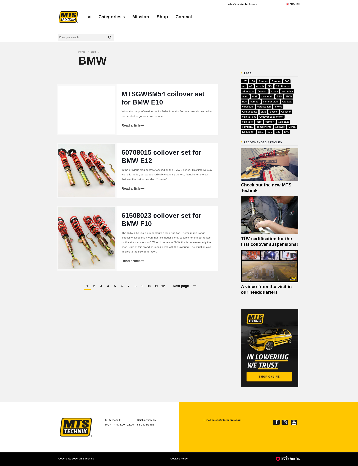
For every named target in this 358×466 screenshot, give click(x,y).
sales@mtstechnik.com (226, 419)
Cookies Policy (179, 458)
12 (163, 286)
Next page (181, 286)
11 (156, 286)
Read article (131, 125)
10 (149, 286)
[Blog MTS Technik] (68, 16)
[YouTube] (294, 423)
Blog (93, 51)
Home (81, 51)
